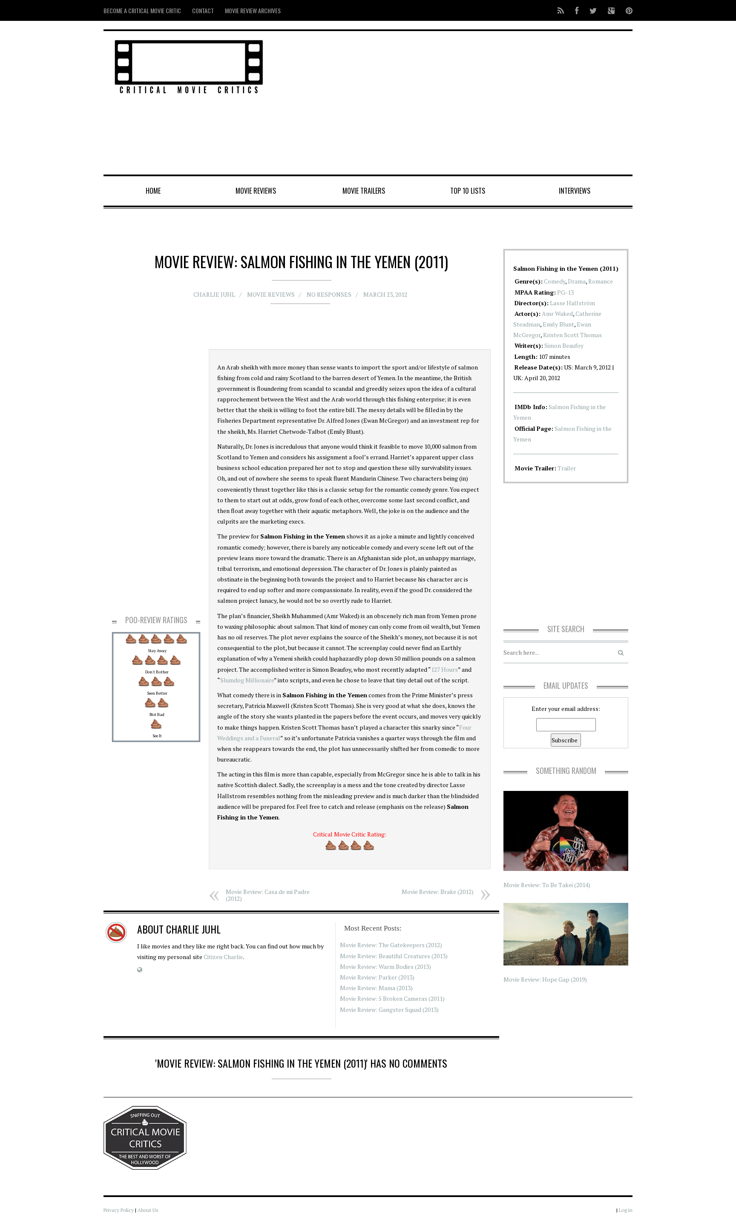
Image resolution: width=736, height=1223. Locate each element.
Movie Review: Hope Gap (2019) (545, 979)
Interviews (574, 191)
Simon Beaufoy (564, 345)
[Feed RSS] (560, 10)
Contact (203, 10)
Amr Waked (557, 313)
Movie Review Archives (253, 10)
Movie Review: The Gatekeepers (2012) (391, 945)
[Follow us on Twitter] (593, 10)
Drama (577, 281)
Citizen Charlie (223, 957)
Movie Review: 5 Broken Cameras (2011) (392, 998)
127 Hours (444, 669)
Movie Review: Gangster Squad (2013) (389, 1009)
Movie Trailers (363, 191)
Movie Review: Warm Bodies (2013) (385, 966)
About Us (148, 1210)
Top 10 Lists (467, 191)
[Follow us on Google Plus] (611, 10)
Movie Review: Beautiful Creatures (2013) (394, 956)
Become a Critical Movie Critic (142, 10)
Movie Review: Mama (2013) (376, 988)
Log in (625, 1210)
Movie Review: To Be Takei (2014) (546, 885)
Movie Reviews (256, 191)
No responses (329, 294)
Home (153, 191)
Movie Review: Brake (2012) (438, 892)
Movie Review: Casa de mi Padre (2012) (268, 895)
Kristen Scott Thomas (572, 335)
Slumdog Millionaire (247, 680)
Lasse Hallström (572, 303)
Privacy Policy (119, 1210)
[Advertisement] (457, 103)
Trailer (567, 468)
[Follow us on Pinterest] (626, 10)
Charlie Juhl (214, 294)
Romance (600, 281)
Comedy (554, 281)
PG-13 (565, 292)
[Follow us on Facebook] (577, 10)
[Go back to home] (188, 65)
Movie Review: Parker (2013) (377, 977)
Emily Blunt (558, 324)
